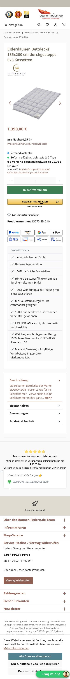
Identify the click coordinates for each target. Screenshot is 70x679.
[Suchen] (39, 24)
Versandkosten (57, 621)
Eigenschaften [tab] (19, 405)
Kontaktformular (34, 570)
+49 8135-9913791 (17, 555)
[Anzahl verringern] (10, 181)
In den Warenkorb (35, 190)
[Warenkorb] (64, 24)
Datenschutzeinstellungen (35, 671)
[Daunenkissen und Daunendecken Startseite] (50, 14)
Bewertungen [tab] (19, 413)
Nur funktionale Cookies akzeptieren (35, 664)
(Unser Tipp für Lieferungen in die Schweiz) (27, 172)
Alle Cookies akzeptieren (35, 656)
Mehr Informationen (16, 648)
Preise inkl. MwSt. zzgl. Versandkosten (27, 143)
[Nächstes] (60, 103)
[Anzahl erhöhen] (59, 181)
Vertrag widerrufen (18, 580)
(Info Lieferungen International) (35, 169)
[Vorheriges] (10, 103)
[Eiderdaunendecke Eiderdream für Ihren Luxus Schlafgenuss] (35, 103)
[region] (35, 103)
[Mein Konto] (56, 24)
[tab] (34, 389)
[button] (35, 203)
